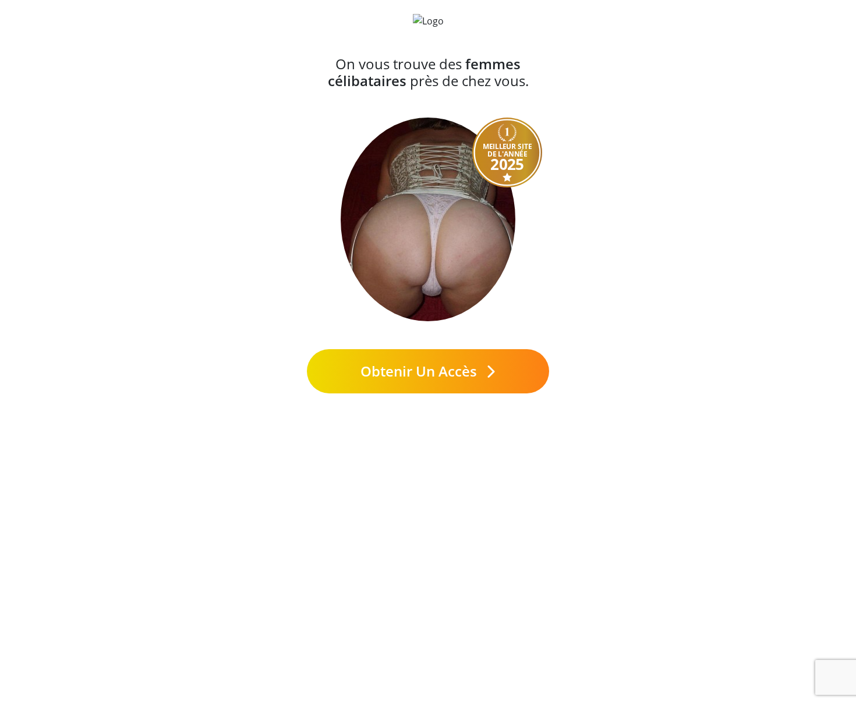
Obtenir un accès (420, 371)
